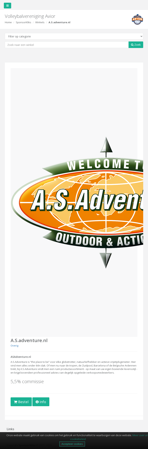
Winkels (40, 22)
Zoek (137, 44)
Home (8, 22)
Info (42, 401)
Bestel (23, 401)
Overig (14, 345)
